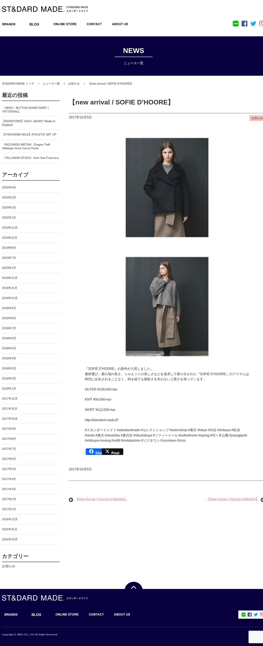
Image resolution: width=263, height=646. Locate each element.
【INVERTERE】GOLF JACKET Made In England (28, 122)
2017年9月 (9, 428)
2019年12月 (10, 227)
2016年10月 (10, 539)
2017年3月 (9, 489)
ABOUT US (120, 25)
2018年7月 (9, 328)
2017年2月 (9, 499)
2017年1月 (9, 509)
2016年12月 (10, 519)
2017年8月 (9, 438)
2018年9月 (9, 308)
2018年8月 (9, 318)
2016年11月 (9, 529)
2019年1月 (9, 267)
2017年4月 (9, 479)
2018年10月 (10, 298)
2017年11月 (9, 408)
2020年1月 (9, 217)
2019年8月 (9, 247)
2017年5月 (9, 469)
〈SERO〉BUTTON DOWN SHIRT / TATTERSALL (25, 109)
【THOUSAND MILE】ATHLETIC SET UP (29, 134)
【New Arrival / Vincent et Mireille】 (101, 499)
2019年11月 (9, 237)
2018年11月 (9, 288)
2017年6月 (9, 458)
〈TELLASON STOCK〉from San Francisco (30, 157)
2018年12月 (10, 277)
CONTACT (94, 25)
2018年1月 (9, 388)
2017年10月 (10, 418)
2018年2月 (9, 378)
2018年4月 (9, 358)
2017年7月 (9, 448)
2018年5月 (9, 348)
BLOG (34, 25)
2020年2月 (9, 207)
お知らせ (8, 566)
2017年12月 (10, 398)
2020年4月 (9, 187)
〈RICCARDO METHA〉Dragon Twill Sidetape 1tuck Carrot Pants (26, 146)
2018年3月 (9, 368)
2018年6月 (9, 338)
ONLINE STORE (65, 25)
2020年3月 (9, 197)
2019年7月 (9, 257)
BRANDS (9, 25)
